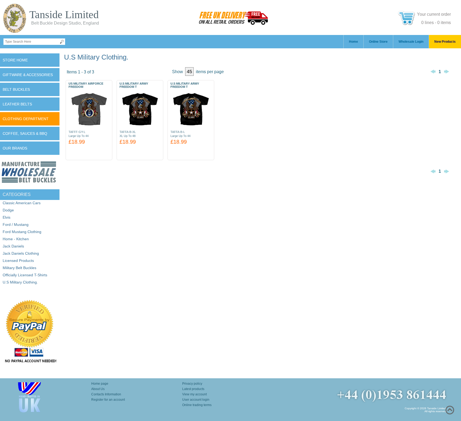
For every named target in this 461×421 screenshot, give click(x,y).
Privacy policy (192, 383)
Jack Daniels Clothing (21, 253)
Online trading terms (197, 405)
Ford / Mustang (16, 224)
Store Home (15, 60)
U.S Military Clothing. (20, 282)
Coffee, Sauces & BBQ (25, 133)
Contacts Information (106, 394)
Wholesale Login (411, 42)
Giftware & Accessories (28, 75)
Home (353, 42)
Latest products (193, 389)
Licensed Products (18, 260)
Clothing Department (26, 119)
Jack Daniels (13, 246)
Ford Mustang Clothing (22, 232)
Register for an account (108, 400)
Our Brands (15, 148)
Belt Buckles (16, 89)
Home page (99, 383)
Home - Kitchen (16, 239)
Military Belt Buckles (19, 268)
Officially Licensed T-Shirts (25, 275)
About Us (98, 389)
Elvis (6, 217)
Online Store (378, 42)
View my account (194, 394)
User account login (195, 400)
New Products (445, 42)
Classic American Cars (22, 203)
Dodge (8, 210)
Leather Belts (17, 104)
